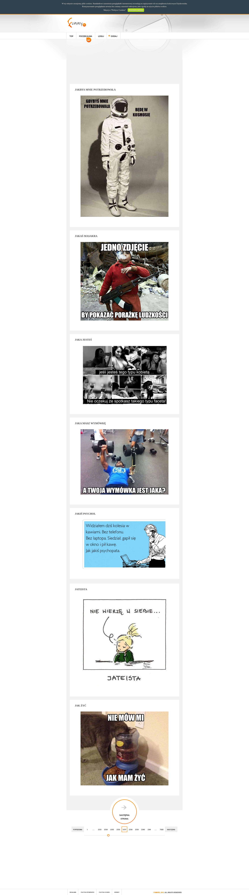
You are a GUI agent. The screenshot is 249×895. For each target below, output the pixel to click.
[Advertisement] (124, 62)
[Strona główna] (76, 27)
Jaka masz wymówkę (90, 423)
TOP (71, 36)
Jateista (81, 589)
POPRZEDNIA (77, 829)
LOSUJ (101, 36)
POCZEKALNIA (85, 36)
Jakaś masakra (86, 236)
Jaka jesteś (83, 339)
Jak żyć (80, 705)
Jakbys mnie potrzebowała (95, 89)
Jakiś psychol (85, 513)
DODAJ (114, 36)
